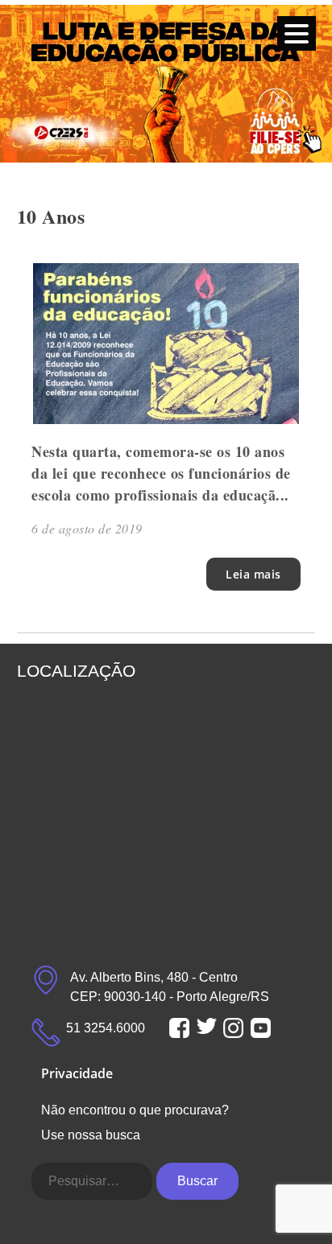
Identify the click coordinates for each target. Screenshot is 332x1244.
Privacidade (77, 1073)
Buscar (197, 1181)
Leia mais (253, 574)
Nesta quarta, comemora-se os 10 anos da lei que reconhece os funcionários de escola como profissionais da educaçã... (161, 473)
